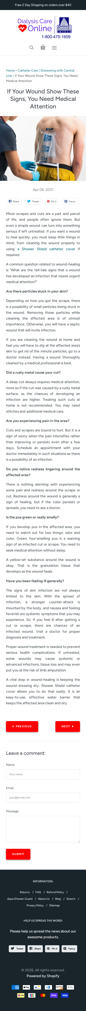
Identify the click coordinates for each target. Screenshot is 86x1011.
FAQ (38, 892)
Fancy (71, 948)
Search (70, 899)
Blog (58, 899)
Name (10, 765)
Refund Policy (55, 892)
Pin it (54, 948)
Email (10, 788)
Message (12, 811)
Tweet (19, 948)
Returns (25, 892)
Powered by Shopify (43, 976)
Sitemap (54, 905)
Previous (24, 726)
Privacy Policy (35, 905)
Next (66, 726)
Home (10, 70)
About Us (44, 899)
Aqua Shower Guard (19, 899)
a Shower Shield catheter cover (46, 249)
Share (37, 948)
